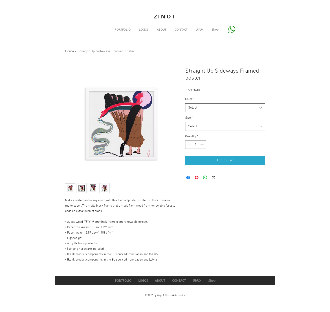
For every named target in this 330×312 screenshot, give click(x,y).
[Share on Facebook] (188, 177)
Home (69, 51)
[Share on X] (213, 177)
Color (189, 99)
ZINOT (165, 16)
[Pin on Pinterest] (196, 177)
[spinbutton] (195, 145)
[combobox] (225, 107)
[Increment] (202, 145)
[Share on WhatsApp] (205, 177)
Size (189, 118)
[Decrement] (188, 145)
